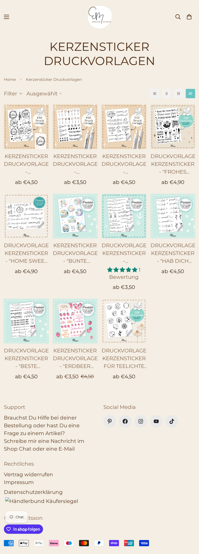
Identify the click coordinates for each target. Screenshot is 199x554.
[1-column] (154, 93)
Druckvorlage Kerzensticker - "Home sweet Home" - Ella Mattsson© (26, 253)
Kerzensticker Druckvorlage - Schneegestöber (75, 164)
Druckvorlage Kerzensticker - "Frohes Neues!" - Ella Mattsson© (173, 164)
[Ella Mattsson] (99, 17)
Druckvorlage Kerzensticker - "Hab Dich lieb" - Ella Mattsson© (173, 253)
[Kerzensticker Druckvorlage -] (26, 126)
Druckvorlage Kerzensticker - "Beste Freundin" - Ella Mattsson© (26, 358)
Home (10, 79)
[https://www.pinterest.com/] (109, 421)
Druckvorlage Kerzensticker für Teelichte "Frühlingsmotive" (124, 358)
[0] (189, 17)
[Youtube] (156, 421)
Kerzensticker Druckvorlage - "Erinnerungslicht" (124, 164)
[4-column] (190, 93)
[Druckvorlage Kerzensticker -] (173, 126)
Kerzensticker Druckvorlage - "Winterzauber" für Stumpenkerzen (26, 164)
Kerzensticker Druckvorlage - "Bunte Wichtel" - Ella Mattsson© (75, 253)
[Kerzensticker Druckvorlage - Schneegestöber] (75, 126)
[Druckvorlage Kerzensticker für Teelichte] (124, 321)
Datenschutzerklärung (33, 492)
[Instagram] (140, 421)
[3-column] (178, 93)
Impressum (19, 482)
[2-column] (166, 93)
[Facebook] (125, 421)
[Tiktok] (172, 421)
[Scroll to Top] (189, 526)
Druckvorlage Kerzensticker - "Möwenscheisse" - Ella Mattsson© (124, 253)
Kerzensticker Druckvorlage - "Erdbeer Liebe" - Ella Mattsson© (75, 358)
